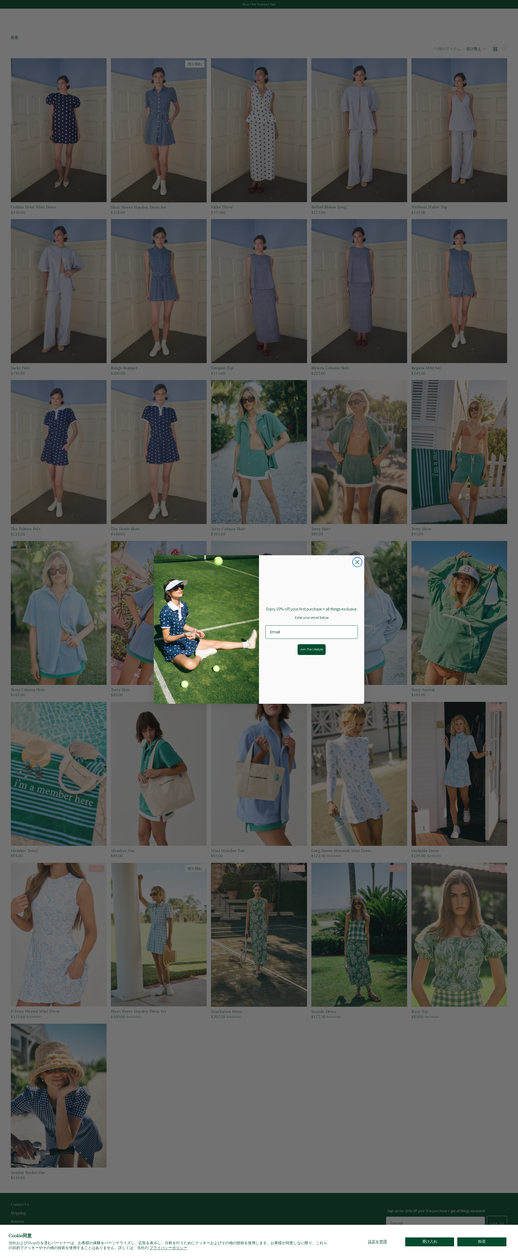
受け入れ (429, 1242)
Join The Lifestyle (311, 649)
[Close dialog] (357, 562)
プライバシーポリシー (168, 1248)
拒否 (482, 1242)
